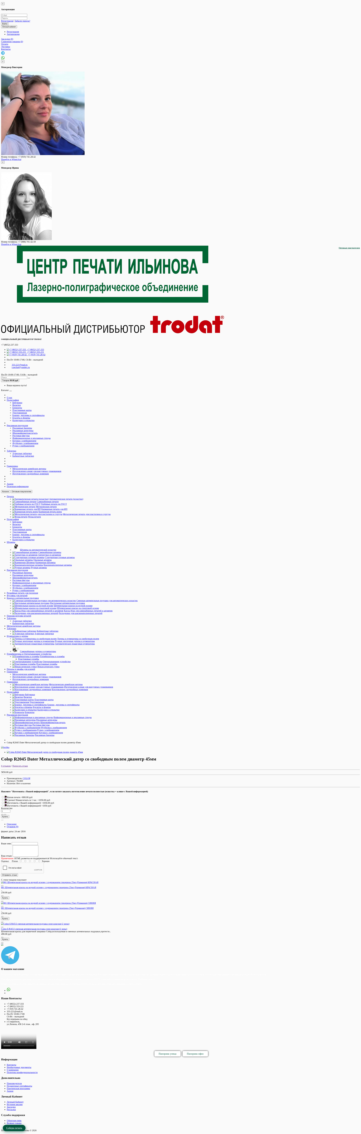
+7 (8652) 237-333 (35, 349)
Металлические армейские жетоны (29, 468)
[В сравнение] (5, 814)
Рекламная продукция (17, 425)
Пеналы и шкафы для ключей (21, 669)
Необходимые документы (19, 1067)
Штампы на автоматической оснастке (38, 550)
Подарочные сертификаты (19, 1086)
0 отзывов (6, 766)
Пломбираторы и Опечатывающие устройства (29, 654)
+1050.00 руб (44, 800)
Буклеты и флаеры (21, 418)
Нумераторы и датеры (17, 636)
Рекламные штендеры (22, 430)
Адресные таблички (22, 453)
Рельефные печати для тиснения (22, 593)
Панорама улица (167, 1053)
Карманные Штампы (45, 562)
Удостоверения (19, 413)
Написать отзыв (20, 766)
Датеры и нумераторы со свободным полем (78, 638)
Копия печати (14, 797)
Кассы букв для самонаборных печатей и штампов (88, 611)
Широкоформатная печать (25, 433)
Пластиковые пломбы (28, 659)
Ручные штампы (39, 567)
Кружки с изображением (24, 441)
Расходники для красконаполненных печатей (80, 613)
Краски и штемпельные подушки (23, 598)
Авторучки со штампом (49, 555)
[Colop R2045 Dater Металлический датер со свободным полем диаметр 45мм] (45, 752)
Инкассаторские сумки (48, 666)
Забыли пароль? (22, 21)
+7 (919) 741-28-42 (36, 354)
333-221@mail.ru (19, 365)
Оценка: (5, 861)
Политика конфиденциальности (22, 1072)
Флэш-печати (34, 517)
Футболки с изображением (25, 443)
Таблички (11, 451)
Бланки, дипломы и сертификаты (28, 415)
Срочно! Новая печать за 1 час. (22, 800)
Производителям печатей (19, 616)
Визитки (16, 405)
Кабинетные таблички (23, 456)
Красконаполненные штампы (58, 565)
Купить (5, 817)
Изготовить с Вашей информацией (24, 803)
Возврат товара (14, 1123)
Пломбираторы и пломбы (52, 656)
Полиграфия (13, 400)
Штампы (11, 542)
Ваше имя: (6, 843)
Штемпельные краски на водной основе (73, 605)
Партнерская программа (18, 1088)
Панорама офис (195, 1053)
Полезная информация (17, 486)
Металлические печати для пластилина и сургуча (87, 514)
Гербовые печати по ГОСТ (54, 504)
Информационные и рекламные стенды (31, 438)
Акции (10, 484)
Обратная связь (14, 1120)
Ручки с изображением (23, 446)
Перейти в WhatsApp (11, 159)
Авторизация (13, 34)
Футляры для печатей (17, 595)
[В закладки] (2, 814)
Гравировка (12, 466)
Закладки (11, 1107)
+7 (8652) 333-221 (35, 352)
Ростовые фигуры (21, 435)
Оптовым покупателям (349, 248)
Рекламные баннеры (22, 428)
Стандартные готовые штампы (60, 557)
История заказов (15, 1104)
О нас (9, 397)
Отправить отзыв (9, 875)
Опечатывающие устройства (57, 661)
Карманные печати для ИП (54, 509)
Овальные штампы (42, 560)
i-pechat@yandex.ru (21, 367)
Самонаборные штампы (49, 552)
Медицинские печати (46, 506)
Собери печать (14, 1128)
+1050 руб (46, 806)
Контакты (11, 1065)
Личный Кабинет (15, 1102)
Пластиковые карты (22, 410)
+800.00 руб (26, 797)
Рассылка (11, 1109)
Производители (14, 1083)
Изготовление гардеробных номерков (30, 474)
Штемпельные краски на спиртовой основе (78, 608)
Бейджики (17, 402)
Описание (11, 824)
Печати (10, 496)
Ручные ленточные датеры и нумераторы (75, 641)
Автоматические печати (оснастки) (66, 499)
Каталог (5, 491)
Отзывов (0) (12, 826)
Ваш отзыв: (6, 856)
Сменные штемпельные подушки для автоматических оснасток (107, 600)
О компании (13, 1070)
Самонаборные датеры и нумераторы (38, 651)
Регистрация (7, 21)
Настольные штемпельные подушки (67, 603)
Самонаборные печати (48, 501)
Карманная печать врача (50, 511)
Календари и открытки (23, 420)
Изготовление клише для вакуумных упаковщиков (36, 471)
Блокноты (17, 408)
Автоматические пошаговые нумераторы (75, 644)
